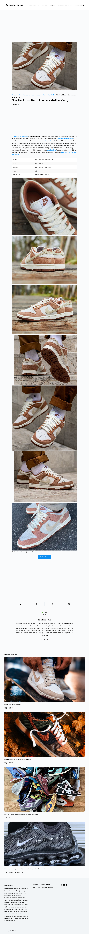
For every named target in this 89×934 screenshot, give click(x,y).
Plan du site (36, 887)
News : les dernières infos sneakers (30, 95)
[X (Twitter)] (36, 604)
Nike (44, 95)
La (65, 138)
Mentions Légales (47, 887)
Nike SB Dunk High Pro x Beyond (12, 704)
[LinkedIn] (69, 604)
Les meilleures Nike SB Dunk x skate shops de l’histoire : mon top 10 (21, 814)
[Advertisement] (44, 23)
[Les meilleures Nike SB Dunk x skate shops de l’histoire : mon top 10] (44, 789)
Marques (52, 5)
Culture (44, 5)
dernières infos (34, 5)
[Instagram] (66, 885)
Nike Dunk (51, 95)
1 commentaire (18, 872)
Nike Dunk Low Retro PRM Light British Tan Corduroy (17, 759)
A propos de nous (45, 884)
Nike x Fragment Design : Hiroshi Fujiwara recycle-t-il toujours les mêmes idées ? (24, 869)
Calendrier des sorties (65, 5)
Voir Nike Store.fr (44, 557)
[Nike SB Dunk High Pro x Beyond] (44, 679)
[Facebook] (20, 604)
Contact (35, 884)
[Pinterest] (53, 604)
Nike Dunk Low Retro (21, 136)
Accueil (14, 95)
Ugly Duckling (51, 150)
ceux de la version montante (44, 141)
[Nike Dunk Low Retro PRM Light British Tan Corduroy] (44, 734)
